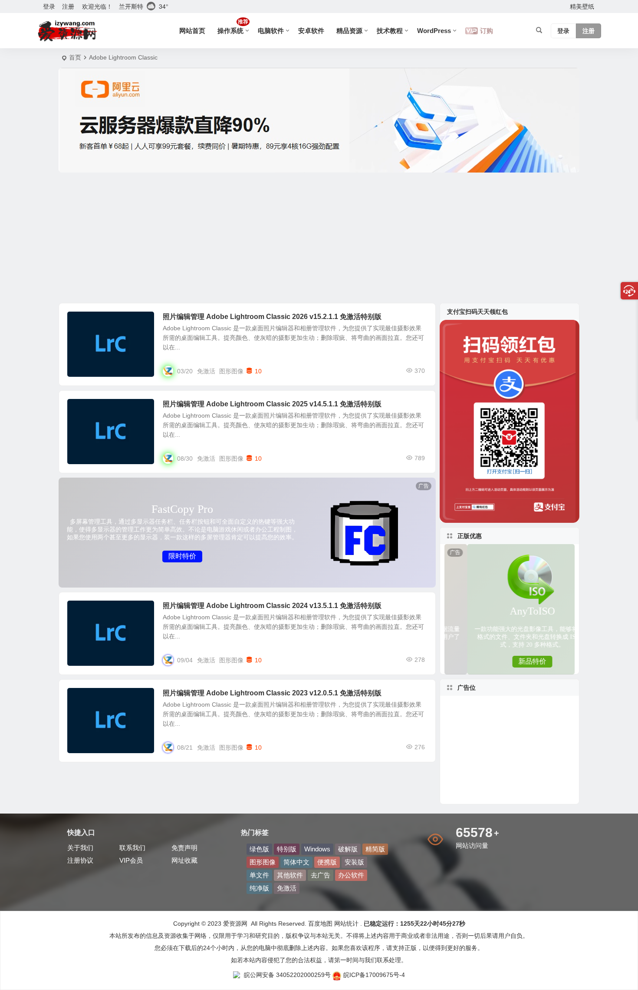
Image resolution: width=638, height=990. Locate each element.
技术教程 (390, 30)
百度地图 (319, 923)
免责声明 (184, 847)
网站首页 (192, 30)
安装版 (354, 862)
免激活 (206, 371)
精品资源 (349, 30)
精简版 (375, 849)
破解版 (348, 849)
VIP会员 (131, 860)
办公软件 (351, 875)
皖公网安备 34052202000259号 (287, 974)
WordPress (434, 30)
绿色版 (259, 849)
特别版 (286, 849)
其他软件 (290, 875)
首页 (75, 57)
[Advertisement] (319, 238)
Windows (317, 849)
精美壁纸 (582, 6)
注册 (68, 6)
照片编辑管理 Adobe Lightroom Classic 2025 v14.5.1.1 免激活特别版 (272, 404)
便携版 (327, 862)
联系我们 (132, 847)
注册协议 (80, 860)
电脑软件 (271, 30)
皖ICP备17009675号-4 (374, 974)
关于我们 (80, 847)
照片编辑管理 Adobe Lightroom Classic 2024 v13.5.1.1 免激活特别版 (272, 605)
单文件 (259, 875)
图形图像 (85, 322)
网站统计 (346, 923)
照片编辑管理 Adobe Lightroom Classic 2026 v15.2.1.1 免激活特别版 (272, 316)
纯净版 (259, 888)
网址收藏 (184, 860)
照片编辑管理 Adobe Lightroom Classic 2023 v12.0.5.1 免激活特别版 (272, 693)
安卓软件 (311, 30)
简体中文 (296, 862)
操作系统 (232, 26)
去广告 (320, 875)
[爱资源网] (67, 31)
